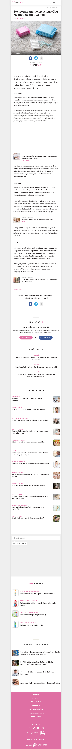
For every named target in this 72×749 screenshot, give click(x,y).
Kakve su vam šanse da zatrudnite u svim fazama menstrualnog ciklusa (39, 157)
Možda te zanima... (28, 154)
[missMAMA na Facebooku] (29, 728)
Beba (23, 222)
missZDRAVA (21, 18)
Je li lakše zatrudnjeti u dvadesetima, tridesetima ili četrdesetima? (39, 280)
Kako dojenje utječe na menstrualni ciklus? (37, 219)
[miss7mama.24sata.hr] (19, 2)
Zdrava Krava (18, 289)
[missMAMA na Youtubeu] (38, 728)
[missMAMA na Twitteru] (34, 728)
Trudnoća (25, 160)
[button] (58, 2)
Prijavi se (26, 337)
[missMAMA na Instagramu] (43, 728)
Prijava (47, 337)
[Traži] (50, 2)
